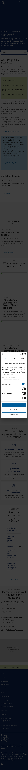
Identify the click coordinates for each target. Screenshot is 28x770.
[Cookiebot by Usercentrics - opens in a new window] (20, 354)
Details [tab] (14, 358)
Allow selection (14, 409)
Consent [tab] (5, 358)
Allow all (14, 405)
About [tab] (23, 358)
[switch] (24, 389)
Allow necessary (14, 414)
